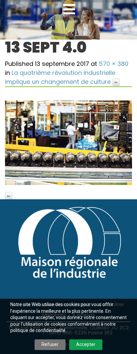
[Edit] (116, 82)
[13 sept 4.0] (68, 142)
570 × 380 (113, 64)
